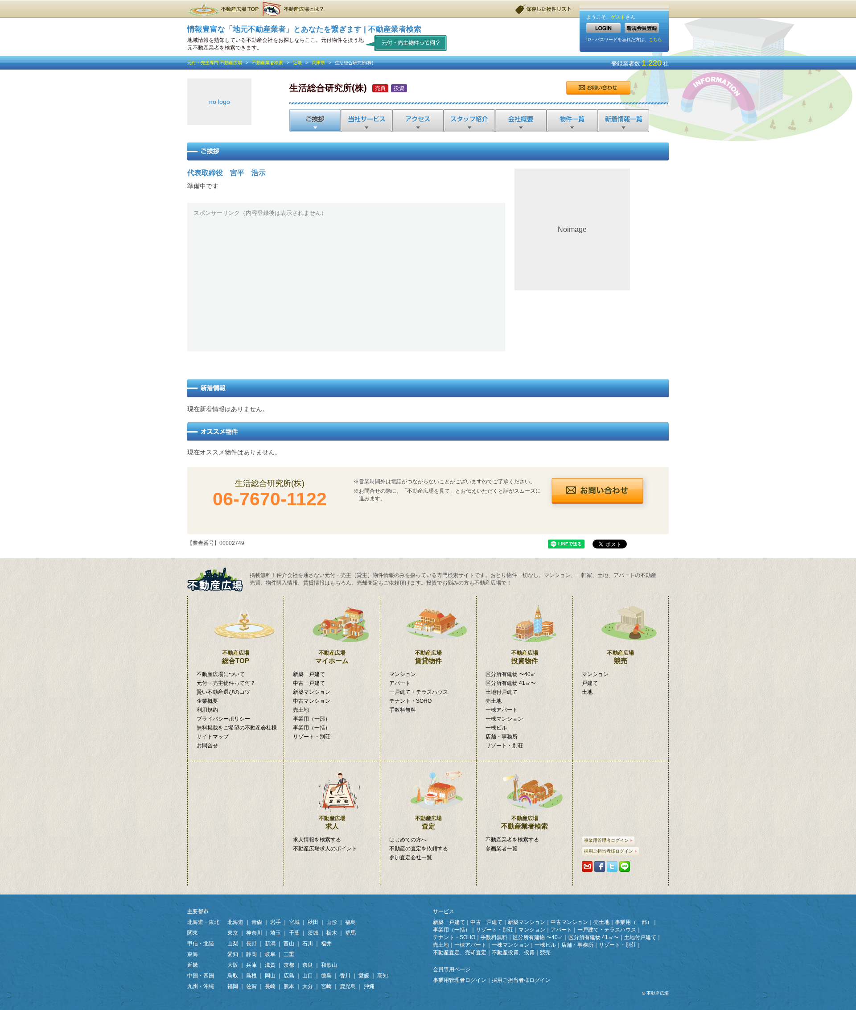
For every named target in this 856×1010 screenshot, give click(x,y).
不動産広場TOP (223, 9)
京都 (289, 965)
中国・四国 (200, 976)
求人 (332, 822)
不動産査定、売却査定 (459, 952)
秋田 (313, 922)
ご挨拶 (315, 120)
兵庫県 (318, 62)
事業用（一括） (311, 728)
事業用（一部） (311, 719)
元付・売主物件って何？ (406, 42)
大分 (307, 986)
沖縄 (369, 986)
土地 (587, 692)
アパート (400, 683)
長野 (251, 943)
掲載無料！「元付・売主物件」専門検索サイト (218, 579)
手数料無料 (402, 710)
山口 (307, 976)
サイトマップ (213, 737)
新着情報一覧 (623, 120)
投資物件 (524, 657)
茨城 (313, 933)
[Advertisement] (346, 282)
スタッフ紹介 (468, 120)
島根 (251, 976)
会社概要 (520, 120)
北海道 (235, 922)
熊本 (289, 986)
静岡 (251, 954)
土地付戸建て (502, 692)
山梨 (232, 943)
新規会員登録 (642, 28)
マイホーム (332, 657)
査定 (428, 822)
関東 (192, 933)
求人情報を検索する (317, 840)
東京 (232, 933)
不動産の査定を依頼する (418, 848)
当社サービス (366, 120)
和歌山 (329, 965)
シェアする (599, 866)
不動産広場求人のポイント (325, 848)
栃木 (331, 933)
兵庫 (251, 965)
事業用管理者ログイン (606, 840)
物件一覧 (571, 120)
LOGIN (603, 28)
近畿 (297, 62)
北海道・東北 (203, 922)
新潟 (270, 943)
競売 (620, 657)
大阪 (232, 965)
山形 (331, 922)
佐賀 (251, 986)
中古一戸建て (309, 683)
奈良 (307, 965)
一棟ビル (496, 728)
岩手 (275, 922)
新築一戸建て (309, 674)
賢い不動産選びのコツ (223, 692)
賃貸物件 (428, 657)
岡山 (270, 976)
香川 (345, 976)
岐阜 (270, 954)
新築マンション (311, 692)
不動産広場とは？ (294, 9)
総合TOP (235, 657)
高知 (382, 976)
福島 (350, 922)
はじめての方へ (408, 840)
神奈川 (254, 933)
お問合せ (598, 88)
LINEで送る (624, 866)
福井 (326, 943)
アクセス (417, 120)
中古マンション (311, 701)
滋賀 (270, 965)
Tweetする (612, 866)
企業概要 (207, 701)
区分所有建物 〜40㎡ (511, 674)
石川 (307, 943)
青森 (256, 922)
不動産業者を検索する (512, 840)
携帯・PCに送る (587, 866)
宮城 (294, 922)
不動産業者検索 (267, 62)
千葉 (294, 933)
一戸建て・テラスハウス (418, 692)
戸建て (590, 683)
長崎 (270, 986)
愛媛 (363, 976)
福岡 (232, 986)
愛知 (232, 954)
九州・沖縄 (200, 986)
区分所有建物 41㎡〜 (511, 683)
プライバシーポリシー (223, 719)
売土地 (301, 710)
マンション (402, 674)
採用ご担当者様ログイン (608, 851)
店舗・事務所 (502, 737)
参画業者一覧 (502, 848)
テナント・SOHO (410, 701)
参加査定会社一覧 (410, 857)
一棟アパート (502, 710)
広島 (289, 976)
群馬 (350, 933)
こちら (655, 39)
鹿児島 (348, 986)
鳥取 (232, 976)
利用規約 (207, 710)
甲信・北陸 (200, 943)
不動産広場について (221, 674)
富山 (289, 943)
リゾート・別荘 (311, 737)
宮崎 (326, 986)
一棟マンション (504, 719)
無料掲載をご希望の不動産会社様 (237, 728)
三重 (289, 954)
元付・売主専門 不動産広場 (214, 62)
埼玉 (275, 933)
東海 (192, 954)
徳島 (326, 976)
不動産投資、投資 (513, 952)
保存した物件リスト (544, 9)
